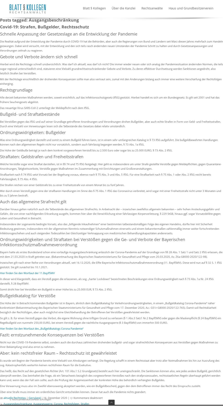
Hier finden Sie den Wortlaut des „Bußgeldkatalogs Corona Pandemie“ (41, 328)
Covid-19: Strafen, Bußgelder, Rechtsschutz (44, 27)
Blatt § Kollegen (94, 8)
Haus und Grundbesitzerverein (191, 8)
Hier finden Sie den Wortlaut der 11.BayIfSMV (27, 273)
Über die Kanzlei (124, 8)
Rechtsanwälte (152, 8)
